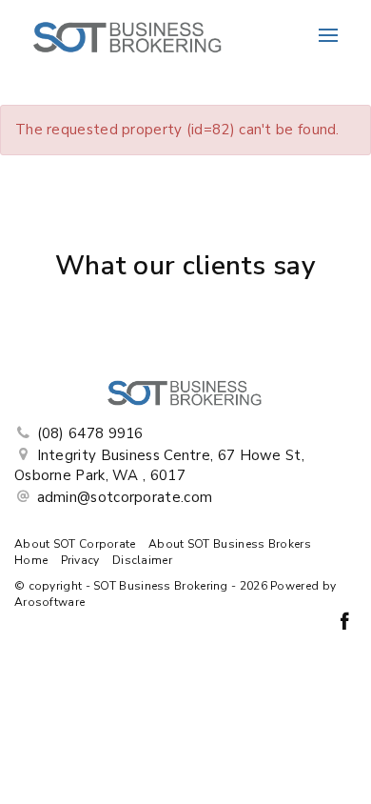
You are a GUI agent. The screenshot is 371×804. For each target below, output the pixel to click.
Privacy (80, 560)
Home (31, 560)
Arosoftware (49, 602)
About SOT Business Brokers (229, 544)
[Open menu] (328, 35)
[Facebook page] (344, 623)
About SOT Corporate (75, 544)
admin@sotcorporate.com (125, 497)
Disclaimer (142, 560)
